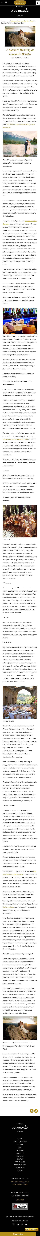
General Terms (20, 1165)
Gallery (20, 1144)
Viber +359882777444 (20, 1184)
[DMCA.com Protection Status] (31, 1229)
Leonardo (20, 1200)
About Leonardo (20, 1142)
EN (2, 2)
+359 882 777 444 (22, 1179)
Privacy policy (20, 1162)
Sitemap (20, 1171)
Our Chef (20, 1153)
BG (6, 2)
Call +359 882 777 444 (20, 2)
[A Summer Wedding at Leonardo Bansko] (20, 27)
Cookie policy (20, 1168)
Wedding (20, 1150)
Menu (20, 1147)
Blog (27, 58)
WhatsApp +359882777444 (20, 1182)
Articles (20, 1156)
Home (20, 1139)
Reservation (18, 1234)
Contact (20, 1159)
